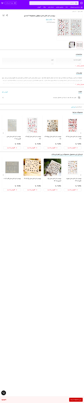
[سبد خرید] (2, 3)
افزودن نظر (5, 92)
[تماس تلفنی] (3, 393)
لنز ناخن (74, 11)
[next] (3, 133)
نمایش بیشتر (80, 66)
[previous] (81, 133)
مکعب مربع (80, 11)
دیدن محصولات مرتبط (75, 399)
